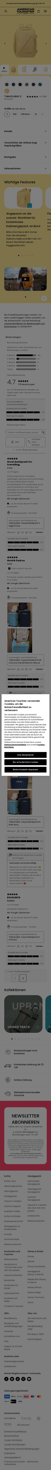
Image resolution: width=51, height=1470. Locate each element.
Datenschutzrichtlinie (15, 745)
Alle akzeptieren (25, 755)
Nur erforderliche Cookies (25, 762)
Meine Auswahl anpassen (25, 769)
